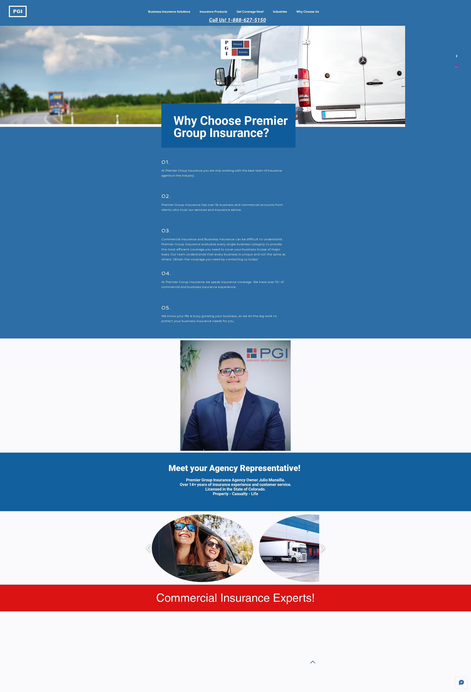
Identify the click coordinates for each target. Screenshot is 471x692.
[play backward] (148, 548)
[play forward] (322, 548)
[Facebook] (456, 56)
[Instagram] (456, 66)
